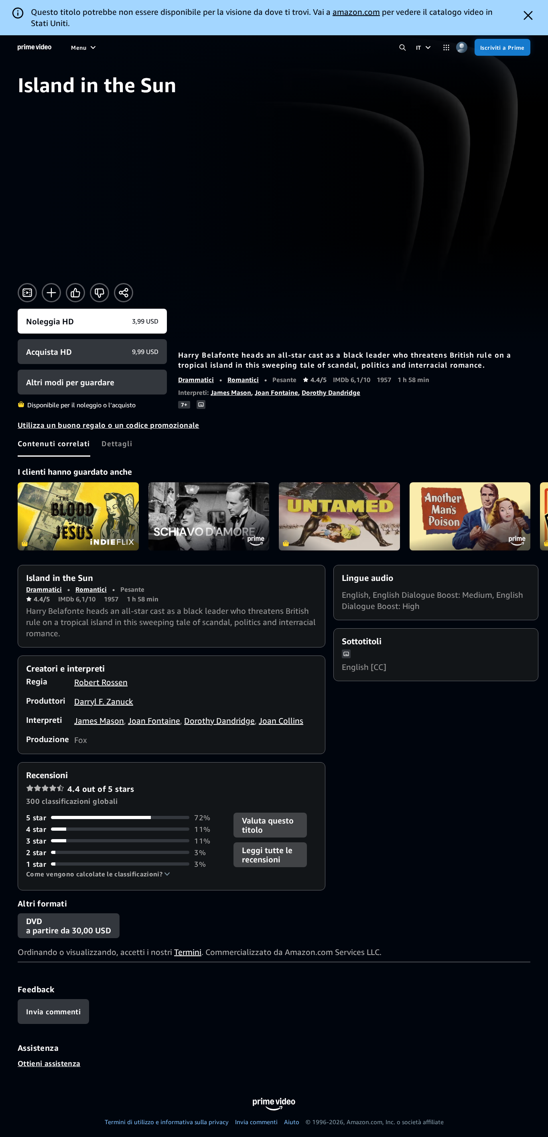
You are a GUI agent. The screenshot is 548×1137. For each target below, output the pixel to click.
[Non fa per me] (99, 292)
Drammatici (196, 380)
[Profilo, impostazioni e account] (462, 47)
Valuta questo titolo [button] (268, 825)
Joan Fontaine (276, 392)
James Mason (231, 392)
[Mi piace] (75, 292)
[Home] (34, 47)
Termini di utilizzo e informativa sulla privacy (167, 1121)
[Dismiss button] (528, 15)
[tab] (54, 443)
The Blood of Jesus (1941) (78, 516)
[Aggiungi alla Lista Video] (51, 292)
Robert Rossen (101, 682)
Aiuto (291, 1121)
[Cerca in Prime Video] (402, 47)
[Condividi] (123, 292)
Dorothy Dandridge (331, 392)
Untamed (339, 516)
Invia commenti (256, 1121)
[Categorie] (446, 47)
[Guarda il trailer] (27, 292)
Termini (187, 952)
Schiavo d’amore (209, 516)
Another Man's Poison (470, 516)
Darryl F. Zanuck (103, 701)
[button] (98, 874)
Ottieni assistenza (49, 1063)
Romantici (243, 380)
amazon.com (356, 11)
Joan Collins (281, 720)
